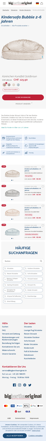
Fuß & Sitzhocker (31, 351)
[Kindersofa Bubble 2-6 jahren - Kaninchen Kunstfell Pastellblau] (12, 231)
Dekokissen (29, 355)
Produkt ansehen (23, 104)
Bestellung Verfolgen (11, 343)
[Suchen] (41, 261)
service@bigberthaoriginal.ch (14, 370)
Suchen (5, 327)
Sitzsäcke (28, 327)
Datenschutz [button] (36, 430)
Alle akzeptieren (15, 436)
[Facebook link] (14, 386)
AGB (9, 418)
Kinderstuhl (29, 348)
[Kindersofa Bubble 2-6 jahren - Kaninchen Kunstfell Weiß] (12, 212)
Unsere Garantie (9, 354)
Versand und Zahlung (11, 334)
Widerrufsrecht (8, 350)
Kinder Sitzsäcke (31, 344)
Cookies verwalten (35, 436)
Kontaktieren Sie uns (11, 347)
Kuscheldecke (30, 358)
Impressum (34, 418)
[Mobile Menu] (4, 3)
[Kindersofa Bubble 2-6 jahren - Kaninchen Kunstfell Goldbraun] (12, 173)
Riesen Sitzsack (30, 334)
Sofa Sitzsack (29, 341)
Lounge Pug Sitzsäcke (33, 330)
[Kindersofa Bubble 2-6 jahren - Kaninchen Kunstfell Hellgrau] (12, 192)
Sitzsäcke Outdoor (32, 337)
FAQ (4, 330)
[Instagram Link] (20, 386)
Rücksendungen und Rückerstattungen (10, 338)
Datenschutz (20, 418)
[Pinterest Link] (25, 386)
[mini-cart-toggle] (42, 3)
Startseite (6, 10)
